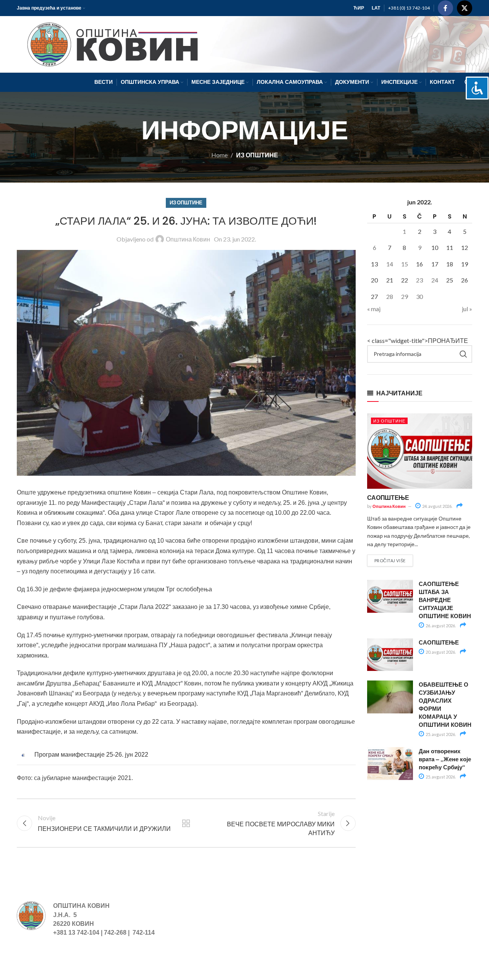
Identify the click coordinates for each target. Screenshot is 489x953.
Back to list (186, 823)
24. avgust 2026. (436, 506)
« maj (374, 308)
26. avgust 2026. (440, 625)
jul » (467, 308)
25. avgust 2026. (440, 734)
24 (434, 280)
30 (419, 296)
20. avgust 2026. (440, 651)
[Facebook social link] (445, 8)
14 (389, 264)
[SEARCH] (463, 354)
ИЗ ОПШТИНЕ (257, 154)
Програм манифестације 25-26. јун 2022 (91, 754)
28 (389, 296)
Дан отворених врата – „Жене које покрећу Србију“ (445, 759)
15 (404, 264)
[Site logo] (109, 43)
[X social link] (464, 8)
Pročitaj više (390, 560)
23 (419, 280)
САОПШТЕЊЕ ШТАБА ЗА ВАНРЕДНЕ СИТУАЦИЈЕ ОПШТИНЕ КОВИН (445, 599)
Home (219, 154)
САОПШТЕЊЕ (388, 497)
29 (404, 296)
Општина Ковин (188, 239)
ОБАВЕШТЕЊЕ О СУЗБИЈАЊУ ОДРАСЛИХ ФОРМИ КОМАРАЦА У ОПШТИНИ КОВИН (445, 704)
